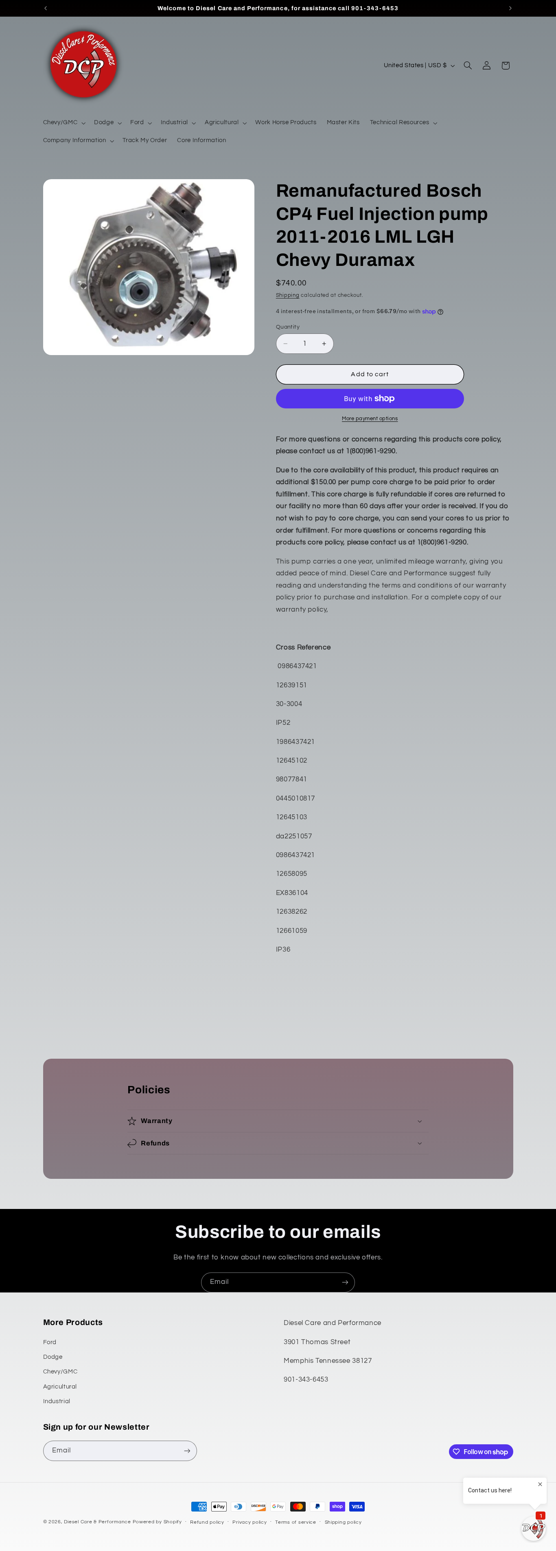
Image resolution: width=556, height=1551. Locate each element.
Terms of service (295, 1522)
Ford (50, 1342)
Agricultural (60, 1387)
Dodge (53, 1357)
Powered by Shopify (157, 1522)
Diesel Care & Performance (97, 1522)
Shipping (288, 295)
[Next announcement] (510, 8)
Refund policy (207, 1522)
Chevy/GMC (60, 1372)
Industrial (56, 1401)
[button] (63, 123)
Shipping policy (343, 1522)
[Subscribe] (345, 1282)
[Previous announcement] (46, 8)
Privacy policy (249, 1522)
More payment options (370, 418)
